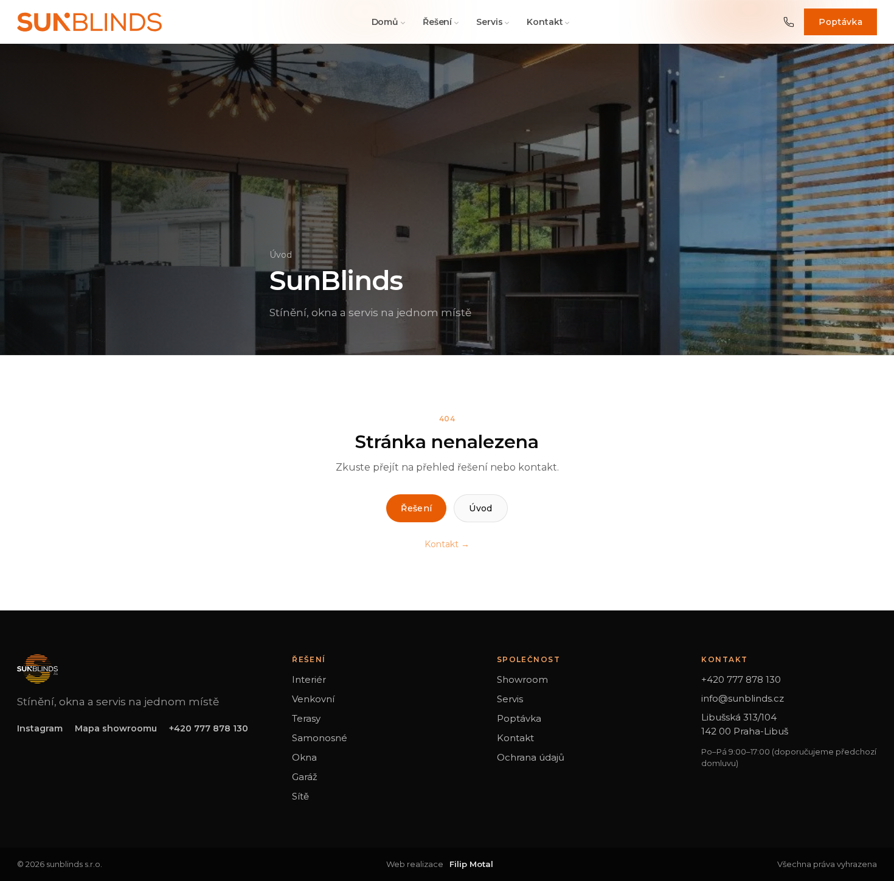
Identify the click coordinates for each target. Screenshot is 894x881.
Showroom (522, 679)
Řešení (437, 21)
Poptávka (840, 21)
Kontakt (545, 21)
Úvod (280, 254)
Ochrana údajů (530, 757)
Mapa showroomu (116, 728)
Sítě (300, 796)
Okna (304, 757)
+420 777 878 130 (208, 728)
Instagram (40, 728)
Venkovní (313, 699)
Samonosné (319, 738)
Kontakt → (447, 544)
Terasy (306, 718)
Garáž (304, 777)
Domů (385, 21)
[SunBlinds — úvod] (89, 22)
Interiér (309, 679)
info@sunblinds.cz (742, 698)
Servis (489, 21)
